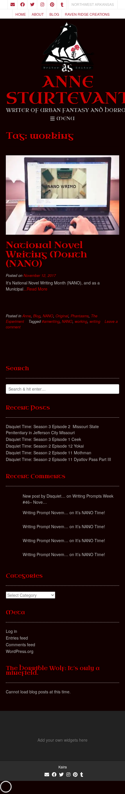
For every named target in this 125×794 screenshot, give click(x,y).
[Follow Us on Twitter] (32, 4)
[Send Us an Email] (12, 4)
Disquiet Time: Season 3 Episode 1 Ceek (43, 439)
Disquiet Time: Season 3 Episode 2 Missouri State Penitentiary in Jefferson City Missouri (52, 429)
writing (95, 321)
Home (20, 14)
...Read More (35, 289)
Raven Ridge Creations (87, 14)
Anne (26, 315)
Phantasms (80, 315)
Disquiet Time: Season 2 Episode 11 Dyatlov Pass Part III (58, 459)
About (38, 14)
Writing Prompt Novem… (45, 512)
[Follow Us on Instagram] (42, 4)
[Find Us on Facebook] (22, 4)
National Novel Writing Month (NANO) (46, 254)
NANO (48, 315)
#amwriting (51, 321)
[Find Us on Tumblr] (62, 4)
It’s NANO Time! (90, 512)
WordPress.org (19, 651)
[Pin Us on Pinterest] (52, 4)
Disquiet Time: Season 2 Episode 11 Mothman (48, 452)
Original (62, 315)
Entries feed (17, 638)
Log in (11, 631)
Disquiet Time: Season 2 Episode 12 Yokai (45, 446)
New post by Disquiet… (44, 496)
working (81, 321)
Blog (54, 14)
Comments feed (20, 644)
